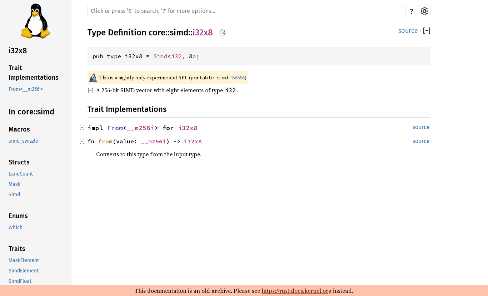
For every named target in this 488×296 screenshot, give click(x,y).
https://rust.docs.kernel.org (297, 291)
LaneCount (21, 174)
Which (16, 228)
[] (426, 31)
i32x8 (18, 50)
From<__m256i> (26, 89)
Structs (19, 162)
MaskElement (24, 260)
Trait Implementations (34, 73)
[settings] (424, 11)
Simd (14, 195)
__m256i (140, 128)
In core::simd (31, 112)
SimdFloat (20, 281)
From (115, 128)
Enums (18, 216)
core (157, 33)
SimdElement (24, 271)
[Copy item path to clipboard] (222, 32)
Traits (17, 249)
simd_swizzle (23, 141)
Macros (19, 129)
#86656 (237, 77)
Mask (14, 184)
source (408, 31)
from (105, 141)
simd (179, 33)
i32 (176, 56)
